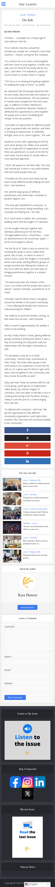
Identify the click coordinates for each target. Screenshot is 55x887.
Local (22, 14)
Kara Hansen (45, 25)
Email (8, 669)
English (33, 884)
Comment (9, 626)
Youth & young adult (38, 509)
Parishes (31, 14)
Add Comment (28, 25)
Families (26, 523)
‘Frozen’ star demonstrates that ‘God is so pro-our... (35, 527)
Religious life (35, 480)
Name (8, 656)
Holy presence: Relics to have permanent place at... (35, 542)
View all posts (27, 607)
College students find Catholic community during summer (35, 513)
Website (8, 683)
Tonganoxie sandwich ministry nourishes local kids (36, 499)
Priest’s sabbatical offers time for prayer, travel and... (36, 484)
